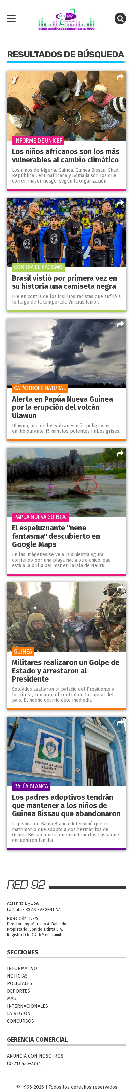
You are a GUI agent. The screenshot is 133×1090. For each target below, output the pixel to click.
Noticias (17, 976)
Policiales (19, 983)
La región (19, 1014)
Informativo (22, 968)
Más (11, 998)
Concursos (20, 1021)
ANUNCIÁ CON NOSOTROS (35, 1056)
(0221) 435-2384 (24, 1063)
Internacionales (27, 1006)
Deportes (18, 991)
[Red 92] (66, 19)
